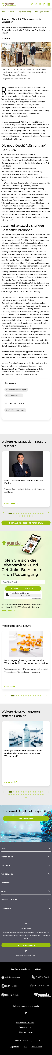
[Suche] (32, 4)
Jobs (3, 891)
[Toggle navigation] (49, 4)
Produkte (5, 865)
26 (35, 794)
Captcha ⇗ (36, 598)
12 (38, 513)
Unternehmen (7, 857)
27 (38, 794)
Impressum (14, 1046)
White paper (7, 874)
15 (20, 516)
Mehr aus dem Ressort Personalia (26, 523)
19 (29, 516)
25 (33, 794)
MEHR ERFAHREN (26, 818)
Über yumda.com (26, 1032)
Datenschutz (37, 1046)
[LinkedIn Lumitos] (26, 1013)
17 (24, 516)
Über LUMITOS (25, 1027)
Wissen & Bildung (9, 900)
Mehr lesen (7, 610)
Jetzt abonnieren (26, 945)
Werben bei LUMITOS (25, 1022)
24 (30, 794)
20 (32, 516)
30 (26, 797)
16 (22, 516)
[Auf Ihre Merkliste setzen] (44, 4)
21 (23, 794)
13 (40, 513)
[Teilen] (36, 4)
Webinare (6, 882)
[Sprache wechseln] (40, 4)
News (4, 848)
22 (26, 794)
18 (27, 516)
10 (33, 513)
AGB (25, 1046)
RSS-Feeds (6, 908)
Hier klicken (25, 595)
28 (40, 794)
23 (28, 794)
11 (35, 513)
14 (43, 513)
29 (43, 794)
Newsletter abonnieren (23, 588)
